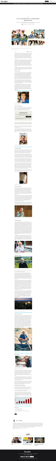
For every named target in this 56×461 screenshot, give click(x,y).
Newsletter (31, 51)
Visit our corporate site (36, 458)
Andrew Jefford (25, 24)
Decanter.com (28, 423)
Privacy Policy (31, 453)
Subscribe (47, 1)
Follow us (28, 51)
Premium (23, 3)
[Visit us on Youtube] (24, 456)
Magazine (15, 414)
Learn (27, 3)
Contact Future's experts (23, 453)
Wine (27, 17)
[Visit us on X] (21, 456)
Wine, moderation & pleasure (18, 409)
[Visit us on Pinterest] (26, 456)
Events (34, 3)
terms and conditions (35, 453)
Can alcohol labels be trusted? (18, 408)
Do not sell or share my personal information (28, 454)
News (33, 24)
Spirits (32, 3)
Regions (25, 3)
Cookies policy (28, 453)
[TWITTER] (21, 420)
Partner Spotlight (41, 3)
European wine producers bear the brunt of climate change (22, 410)
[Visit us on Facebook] (23, 456)
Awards (37, 3)
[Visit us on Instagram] (28, 456)
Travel (30, 3)
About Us (19, 453)
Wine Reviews (19, 3)
